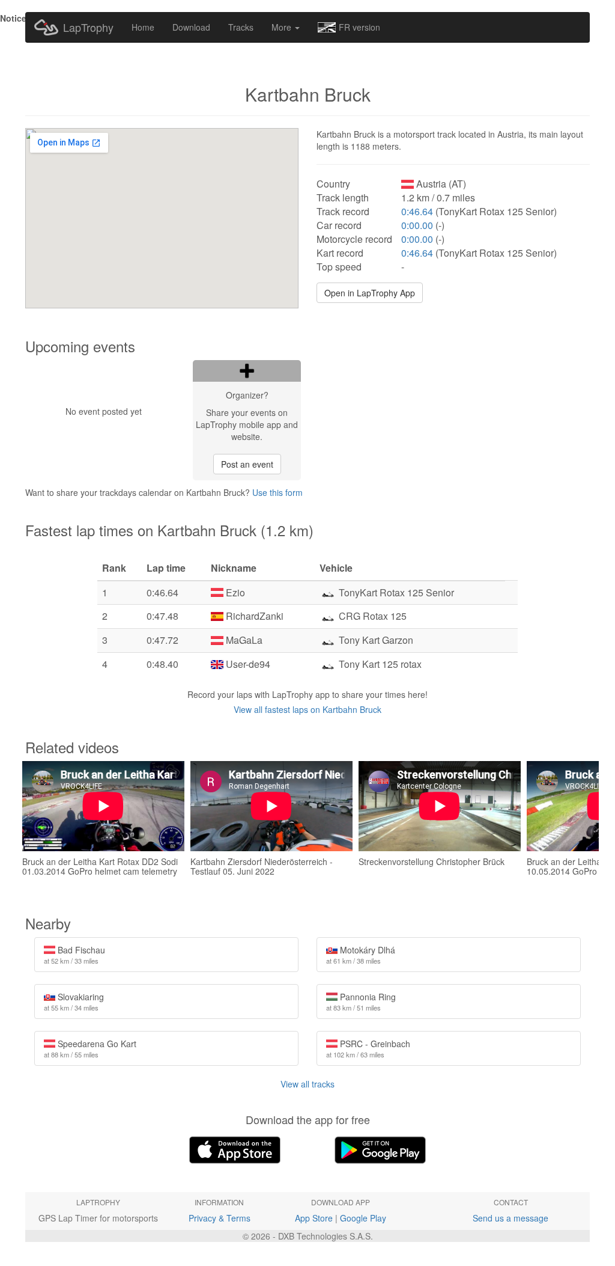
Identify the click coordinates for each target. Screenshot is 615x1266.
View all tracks (307, 1084)
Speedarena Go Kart (90, 1048)
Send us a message (510, 1218)
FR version (359, 27)
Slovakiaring (74, 1001)
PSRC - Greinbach (368, 1048)
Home (143, 27)
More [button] (282, 27)
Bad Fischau (74, 954)
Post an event (247, 464)
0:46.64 (417, 211)
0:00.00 (417, 225)
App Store (314, 1218)
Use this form (277, 492)
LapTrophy (88, 27)
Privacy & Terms (219, 1218)
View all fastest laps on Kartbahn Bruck (307, 709)
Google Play (363, 1218)
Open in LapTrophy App (369, 293)
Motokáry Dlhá (360, 954)
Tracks (240, 27)
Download (191, 27)
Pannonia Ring (361, 1001)
